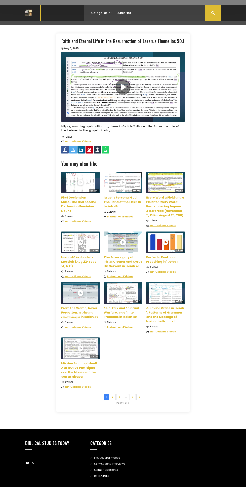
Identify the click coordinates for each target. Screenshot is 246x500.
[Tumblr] (97, 149)
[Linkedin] (81, 149)
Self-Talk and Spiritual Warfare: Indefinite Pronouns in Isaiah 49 (121, 312)
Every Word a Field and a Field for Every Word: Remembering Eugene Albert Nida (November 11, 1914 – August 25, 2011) (165, 206)
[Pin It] (89, 149)
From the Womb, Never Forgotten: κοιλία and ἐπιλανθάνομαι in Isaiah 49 (79, 312)
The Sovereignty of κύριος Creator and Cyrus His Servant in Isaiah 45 (123, 261)
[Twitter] (73, 149)
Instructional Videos (78, 141)
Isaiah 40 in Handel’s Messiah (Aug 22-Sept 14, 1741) (78, 261)
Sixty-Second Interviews (109, 464)
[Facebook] (65, 149)
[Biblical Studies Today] (28, 13)
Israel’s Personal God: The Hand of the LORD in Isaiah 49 (122, 202)
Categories (99, 13)
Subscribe (124, 13)
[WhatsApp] (105, 149)
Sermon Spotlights (106, 470)
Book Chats (101, 476)
